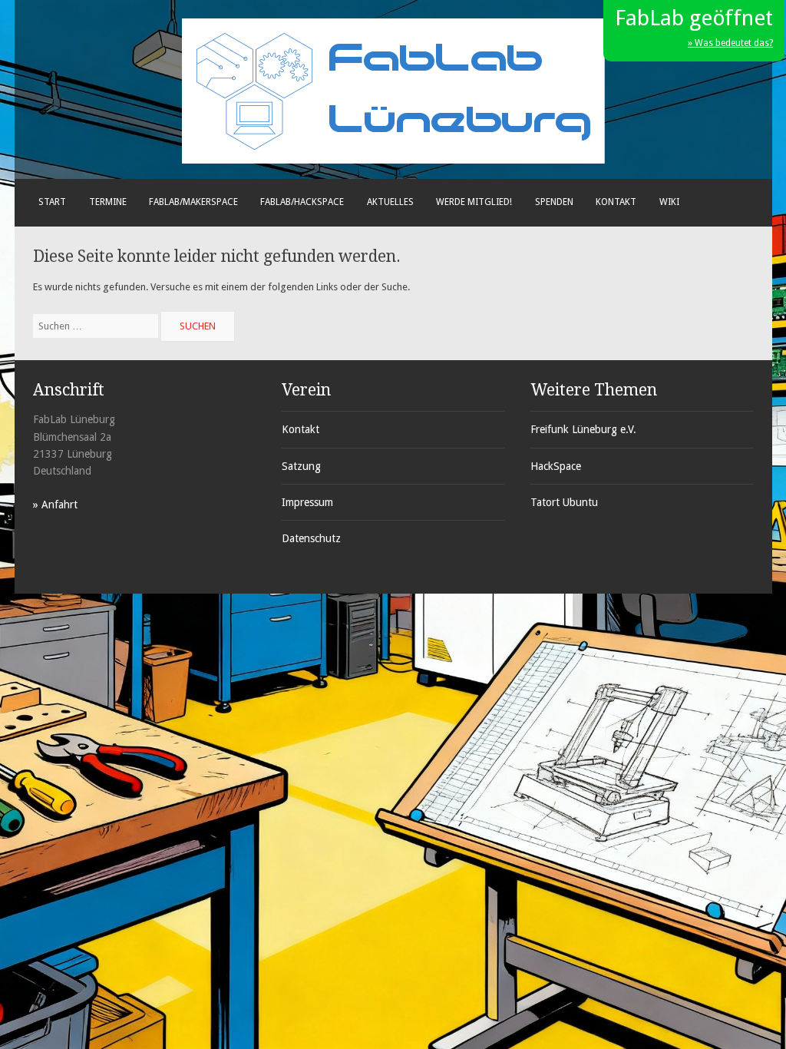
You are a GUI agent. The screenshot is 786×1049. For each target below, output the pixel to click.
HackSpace (555, 466)
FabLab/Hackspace (302, 202)
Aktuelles (390, 202)
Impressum (307, 502)
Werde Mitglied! (474, 202)
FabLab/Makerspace (193, 202)
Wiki (669, 202)
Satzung (301, 466)
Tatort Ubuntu (564, 502)
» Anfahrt (55, 504)
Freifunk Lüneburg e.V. (583, 429)
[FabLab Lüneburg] (393, 160)
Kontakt (616, 202)
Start (52, 202)
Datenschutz (311, 538)
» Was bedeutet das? (730, 43)
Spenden (554, 202)
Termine (108, 202)
